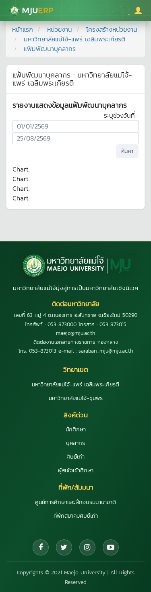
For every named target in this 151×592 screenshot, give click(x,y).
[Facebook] (41, 547)
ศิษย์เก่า (75, 457)
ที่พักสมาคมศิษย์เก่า (76, 516)
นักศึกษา (76, 429)
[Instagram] (87, 547)
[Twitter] (64, 547)
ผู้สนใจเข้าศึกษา (75, 470)
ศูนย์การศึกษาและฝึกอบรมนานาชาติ (75, 502)
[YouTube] (111, 547)
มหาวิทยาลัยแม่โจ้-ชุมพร (76, 398)
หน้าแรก (22, 29)
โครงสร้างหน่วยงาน (111, 29)
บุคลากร (75, 443)
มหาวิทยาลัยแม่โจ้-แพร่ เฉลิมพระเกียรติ (74, 39)
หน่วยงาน (59, 29)
